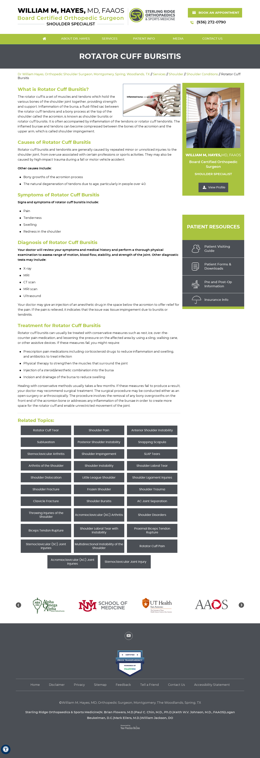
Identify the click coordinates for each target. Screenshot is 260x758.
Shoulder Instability (99, 465)
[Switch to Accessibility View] (5, 749)
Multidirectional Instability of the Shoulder (99, 546)
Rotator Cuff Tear (46, 430)
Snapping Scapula (152, 442)
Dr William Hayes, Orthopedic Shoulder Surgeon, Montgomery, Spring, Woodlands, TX (84, 74)
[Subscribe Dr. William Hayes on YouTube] (128, 637)
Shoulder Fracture (46, 489)
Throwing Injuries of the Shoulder (46, 514)
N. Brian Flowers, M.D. (117, 712)
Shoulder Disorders (152, 514)
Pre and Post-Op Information (218, 284)
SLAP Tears (152, 453)
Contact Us (212, 38)
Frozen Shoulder (99, 489)
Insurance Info (216, 299)
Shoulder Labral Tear (152, 465)
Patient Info (144, 38)
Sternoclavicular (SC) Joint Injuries (46, 546)
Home (44, 39)
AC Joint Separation (152, 501)
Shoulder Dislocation (46, 477)
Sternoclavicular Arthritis (46, 453)
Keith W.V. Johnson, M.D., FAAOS (198, 712)
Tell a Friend (149, 685)
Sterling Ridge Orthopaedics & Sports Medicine (62, 712)
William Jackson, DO (157, 718)
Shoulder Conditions (202, 74)
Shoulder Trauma (152, 489)
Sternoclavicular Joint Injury (125, 561)
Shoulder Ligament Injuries (152, 477)
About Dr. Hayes (75, 38)
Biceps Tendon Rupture (46, 530)
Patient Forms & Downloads (217, 266)
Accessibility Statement (212, 685)
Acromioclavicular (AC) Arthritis (99, 514)
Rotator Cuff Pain (152, 546)
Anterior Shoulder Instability (152, 430)
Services (109, 38)
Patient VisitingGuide (217, 248)
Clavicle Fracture (46, 501)
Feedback (123, 685)
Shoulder (176, 74)
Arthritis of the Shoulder (46, 465)
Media (178, 38)
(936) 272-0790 (211, 22)
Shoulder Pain (99, 430)
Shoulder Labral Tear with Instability (99, 530)
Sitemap (100, 685)
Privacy (79, 685)
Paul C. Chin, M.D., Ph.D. (153, 712)
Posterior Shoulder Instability (99, 442)
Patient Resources (213, 227)
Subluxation (46, 442)
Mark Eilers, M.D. (127, 718)
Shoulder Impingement (99, 453)
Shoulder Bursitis (99, 501)
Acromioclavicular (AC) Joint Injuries (72, 561)
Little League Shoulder (99, 477)
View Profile (216, 187)
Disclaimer (57, 685)
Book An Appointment (219, 12)
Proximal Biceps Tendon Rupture (152, 530)
